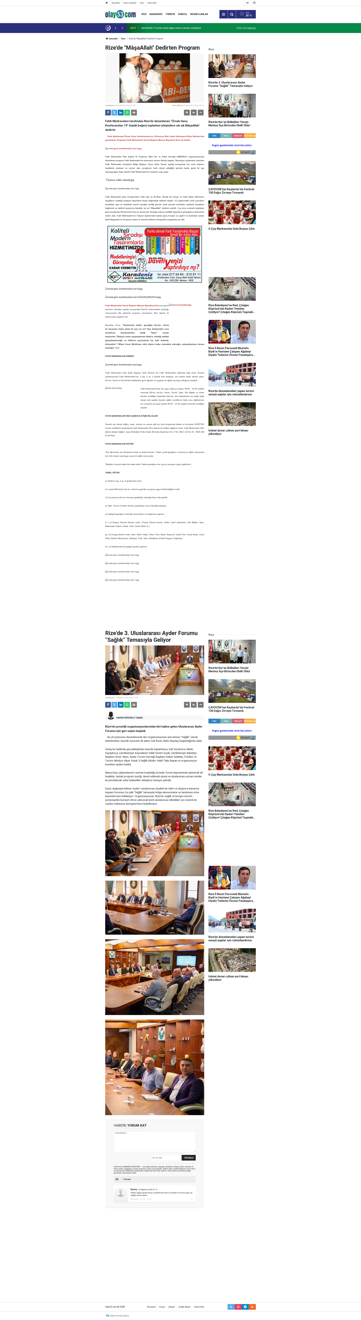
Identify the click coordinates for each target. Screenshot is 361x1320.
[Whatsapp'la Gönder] (127, 112)
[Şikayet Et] (192, 1199)
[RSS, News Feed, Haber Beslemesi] (252, 1307)
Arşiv (142, 3)
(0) (144, 1199)
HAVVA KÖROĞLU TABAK (129, 717)
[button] (187, 112)
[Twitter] (114, 112)
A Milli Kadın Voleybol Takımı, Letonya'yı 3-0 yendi (166, 28)
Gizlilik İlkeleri (185, 1307)
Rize (144, 14)
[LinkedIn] (121, 112)
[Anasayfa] (106, 3)
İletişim (172, 1307)
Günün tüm (246, 28)
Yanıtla (135, 1199)
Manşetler (116, 3)
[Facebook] (108, 112)
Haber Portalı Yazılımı (119, 1316)
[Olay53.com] (120, 14)
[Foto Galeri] (254, 2)
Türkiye (170, 14)
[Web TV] (247, 2)
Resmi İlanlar (199, 14)
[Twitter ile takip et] (231, 1307)
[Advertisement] (92, 75)
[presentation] (115, 28)
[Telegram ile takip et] (245, 1307)
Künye (162, 1307)
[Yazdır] (134, 112)
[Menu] (223, 14)
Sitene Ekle (152, 3)
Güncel (182, 14)
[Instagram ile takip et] (238, 1307)
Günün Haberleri (129, 3)
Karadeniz (156, 14)
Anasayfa (113, 39)
